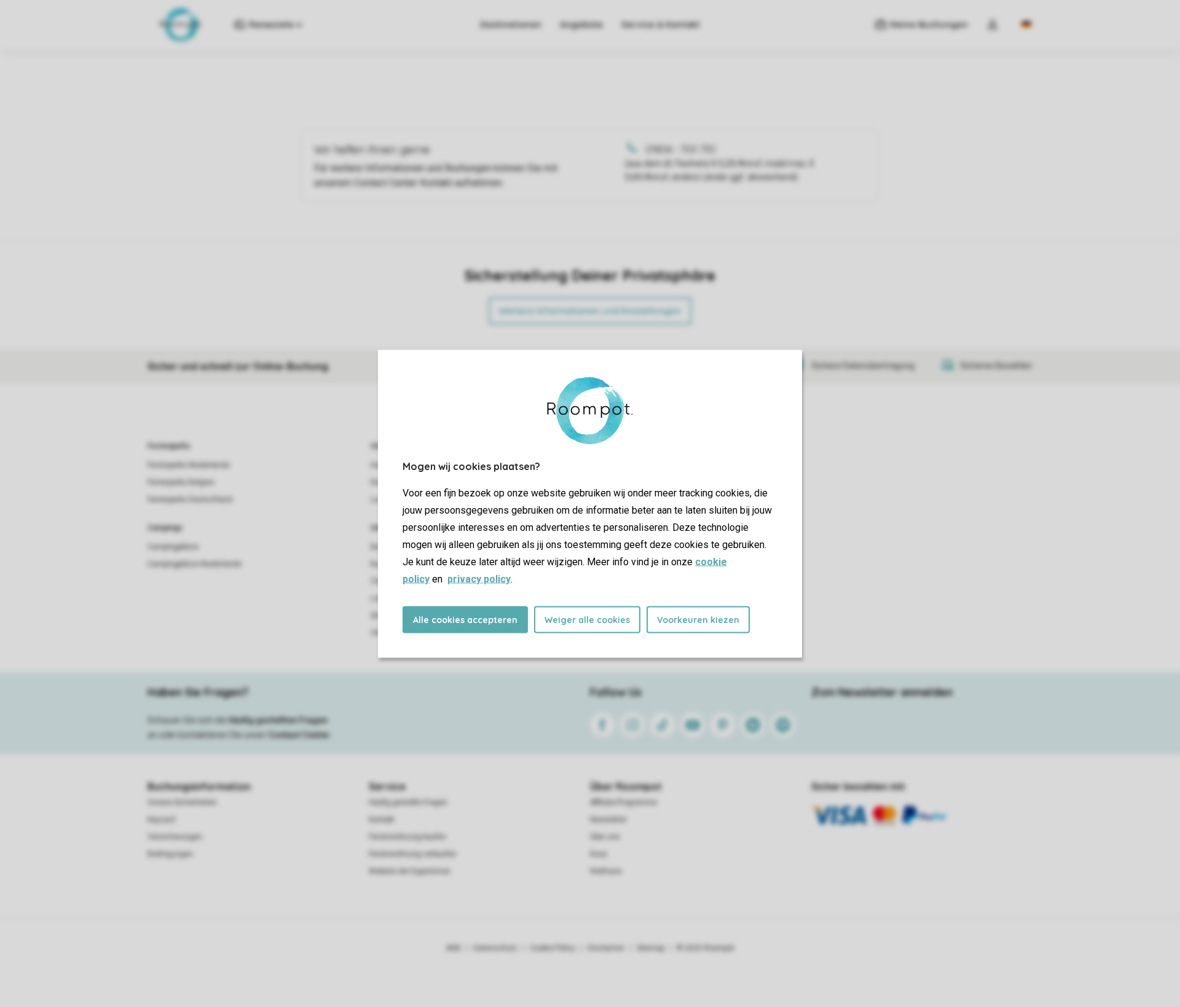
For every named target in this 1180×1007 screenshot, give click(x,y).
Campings (165, 527)
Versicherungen (175, 837)
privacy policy (479, 578)
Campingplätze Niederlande (195, 564)
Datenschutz (495, 948)
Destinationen (510, 24)
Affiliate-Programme (623, 802)
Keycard (161, 819)
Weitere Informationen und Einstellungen (590, 310)
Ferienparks (169, 446)
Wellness (606, 871)
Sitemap (650, 948)
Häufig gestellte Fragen (408, 802)
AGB (453, 948)
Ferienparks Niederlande (189, 465)
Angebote (581, 24)
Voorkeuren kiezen (698, 619)
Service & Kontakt (660, 24)
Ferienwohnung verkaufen (413, 854)
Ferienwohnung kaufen (407, 837)
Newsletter (608, 819)
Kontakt (382, 819)
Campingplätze (173, 547)
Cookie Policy (552, 948)
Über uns (605, 837)
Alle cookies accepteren (465, 619)
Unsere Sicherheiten (182, 802)
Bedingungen (170, 854)
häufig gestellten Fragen (278, 720)
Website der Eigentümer (409, 871)
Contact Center (299, 735)
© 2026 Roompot (705, 948)
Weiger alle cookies (587, 619)
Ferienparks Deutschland (190, 499)
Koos (598, 854)
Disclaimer (606, 948)
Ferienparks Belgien (181, 482)
